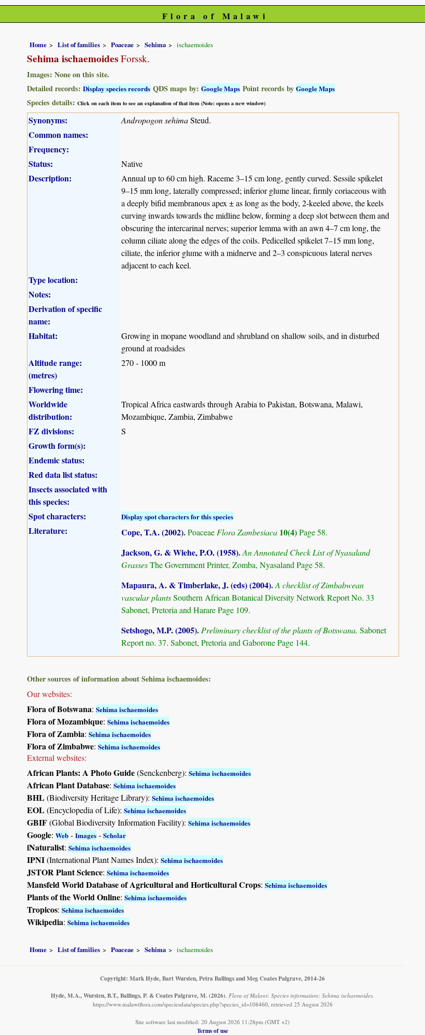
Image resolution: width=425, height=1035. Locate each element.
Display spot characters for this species (177, 516)
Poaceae (122, 44)
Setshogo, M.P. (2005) (159, 630)
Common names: (58, 134)
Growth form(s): (57, 445)
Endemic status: (56, 460)
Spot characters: (57, 516)
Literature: (48, 530)
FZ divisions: (51, 431)
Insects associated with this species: (68, 495)
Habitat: (43, 336)
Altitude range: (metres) (55, 369)
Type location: (53, 280)
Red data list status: (63, 474)
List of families (79, 44)
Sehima (155, 44)
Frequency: (49, 149)
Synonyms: (48, 120)
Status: (41, 163)
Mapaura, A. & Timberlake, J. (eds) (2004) (196, 585)
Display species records (116, 88)
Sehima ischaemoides (127, 709)
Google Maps (220, 88)
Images (85, 835)
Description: (50, 178)
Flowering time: (56, 389)
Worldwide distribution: (50, 410)
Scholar (114, 835)
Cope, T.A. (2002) (152, 532)
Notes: (40, 294)
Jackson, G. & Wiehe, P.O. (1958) (179, 552)
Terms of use (212, 1030)
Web (61, 835)
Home (38, 44)
